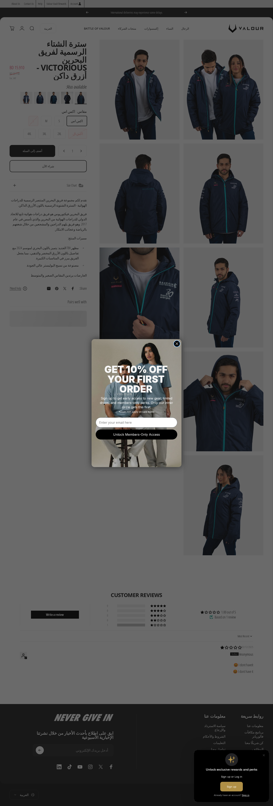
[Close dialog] (177, 344)
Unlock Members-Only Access (136, 434)
